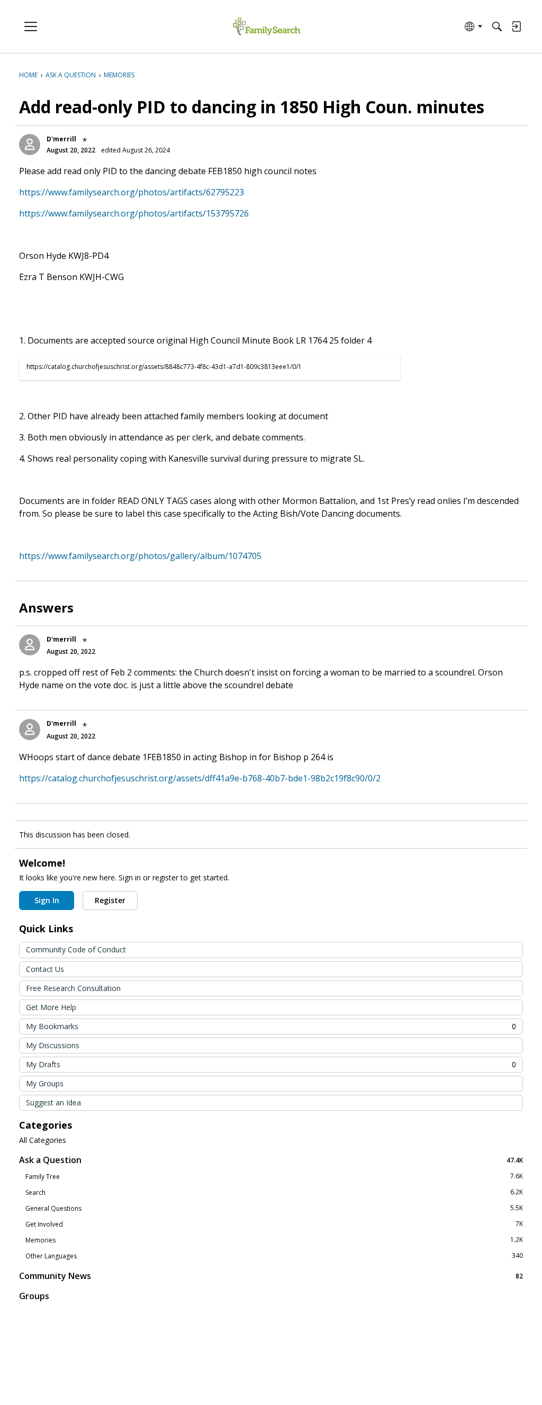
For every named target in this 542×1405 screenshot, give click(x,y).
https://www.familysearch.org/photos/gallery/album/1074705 (140, 556)
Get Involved (274, 1224)
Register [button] (110, 900)
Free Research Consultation (73, 988)
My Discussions (52, 1045)
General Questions (274, 1208)
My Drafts (271, 1064)
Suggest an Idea (53, 1102)
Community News (271, 1275)
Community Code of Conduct (76, 949)
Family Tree (274, 1176)
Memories (274, 1240)
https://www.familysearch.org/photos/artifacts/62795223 (131, 192)
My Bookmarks (271, 1026)
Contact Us (45, 969)
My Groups (45, 1083)
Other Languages (274, 1255)
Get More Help (51, 1007)
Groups (34, 1296)
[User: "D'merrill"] (29, 144)
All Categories (42, 1140)
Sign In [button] (46, 900)
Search (274, 1192)
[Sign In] (516, 26)
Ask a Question (271, 1159)
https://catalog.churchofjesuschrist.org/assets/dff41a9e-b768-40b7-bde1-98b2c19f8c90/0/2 (200, 778)
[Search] (497, 26)
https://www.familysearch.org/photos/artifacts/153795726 (134, 213)
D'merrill (61, 138)
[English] (266, 26)
